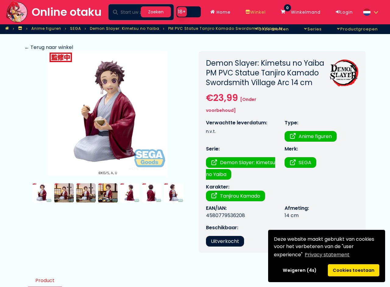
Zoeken (156, 12)
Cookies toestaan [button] (353, 270)
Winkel (258, 12)
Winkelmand (303, 10)
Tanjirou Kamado (240, 195)
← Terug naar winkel (48, 47)
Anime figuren (315, 136)
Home (223, 12)
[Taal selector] (370, 12)
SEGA (305, 162)
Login (346, 12)
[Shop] (20, 29)
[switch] (188, 11)
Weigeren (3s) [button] (300, 270)
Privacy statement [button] (327, 254)
